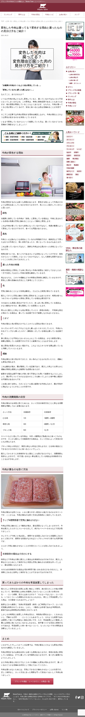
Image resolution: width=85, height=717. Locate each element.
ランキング (8, 14)
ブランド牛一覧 (74, 93)
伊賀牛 (76, 152)
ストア (77, 14)
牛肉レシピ (49, 14)
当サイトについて (23, 709)
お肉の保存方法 (74, 74)
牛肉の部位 (35, 14)
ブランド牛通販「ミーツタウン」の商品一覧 (32, 681)
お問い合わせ (54, 709)
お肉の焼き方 (73, 77)
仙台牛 (69, 152)
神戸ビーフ (70, 171)
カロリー (69, 136)
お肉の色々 (63, 14)
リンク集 (64, 709)
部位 (77, 174)
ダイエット (70, 140)
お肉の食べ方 (73, 80)
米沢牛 (79, 171)
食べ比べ (69, 177)
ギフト (70, 87)
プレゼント (70, 146)
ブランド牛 (70, 143)
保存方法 (77, 155)
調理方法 (69, 174)
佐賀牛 (69, 155)
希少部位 (75, 159)
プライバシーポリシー (39, 709)
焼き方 (69, 165)
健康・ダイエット (75, 83)
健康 (68, 159)
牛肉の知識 (70, 168)
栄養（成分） (71, 162)
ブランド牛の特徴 (74, 90)
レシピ (79, 149)
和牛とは (21, 14)
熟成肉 (76, 165)
